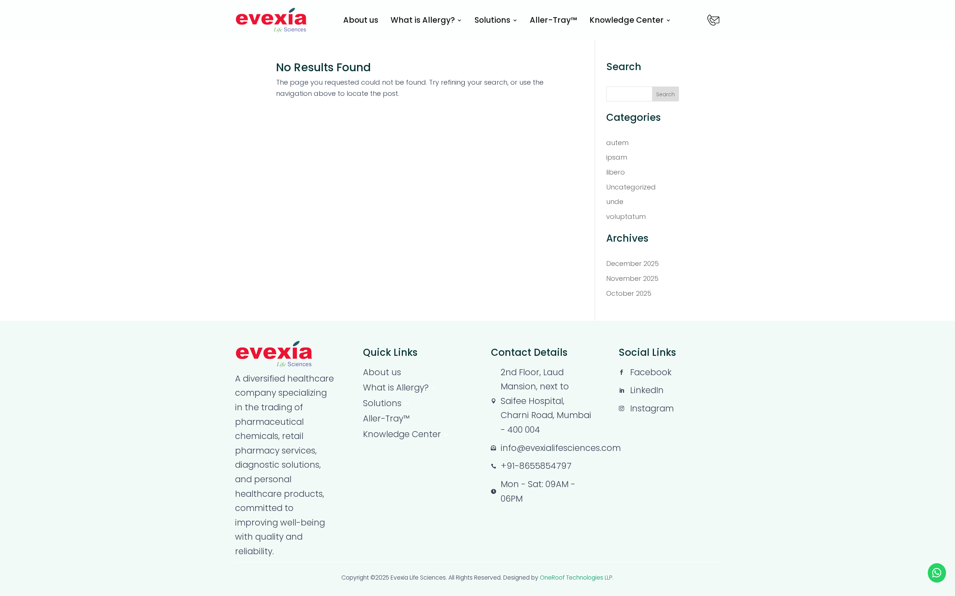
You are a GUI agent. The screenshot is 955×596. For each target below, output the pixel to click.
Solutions (492, 21)
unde (614, 201)
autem (617, 142)
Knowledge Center (626, 21)
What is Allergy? (423, 21)
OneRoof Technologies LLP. (577, 577)
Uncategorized (631, 187)
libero (615, 172)
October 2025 (628, 293)
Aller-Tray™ (553, 21)
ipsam (616, 157)
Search (665, 94)
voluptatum (626, 216)
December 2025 (632, 263)
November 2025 (632, 278)
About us (360, 21)
